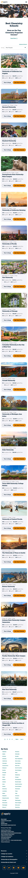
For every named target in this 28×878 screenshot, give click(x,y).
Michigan (4, 800)
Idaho (3, 777)
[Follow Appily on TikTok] (18, 868)
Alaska (3, 754)
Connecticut (5, 765)
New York (17, 765)
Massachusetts (5, 798)
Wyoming (17, 807)
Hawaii (3, 774)
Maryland (4, 795)
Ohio (16, 772)
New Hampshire (18, 758)
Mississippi (4, 805)
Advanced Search (23, 44)
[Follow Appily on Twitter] (9, 868)
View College (7, 82)
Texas (16, 791)
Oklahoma (17, 774)
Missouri (4, 807)
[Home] (4, 2)
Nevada (16, 756)
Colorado (4, 763)
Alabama (4, 751)
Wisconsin (17, 805)
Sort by (2, 47)
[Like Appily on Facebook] (13, 868)
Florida (4, 770)
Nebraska (17, 754)
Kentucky (4, 788)
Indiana (4, 781)
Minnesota (4, 802)
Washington (18, 800)
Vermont (17, 795)
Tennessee (17, 788)
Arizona (4, 756)
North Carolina (18, 767)
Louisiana (4, 791)
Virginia (17, 798)
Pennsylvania (18, 779)
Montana (17, 751)
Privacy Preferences (5, 841)
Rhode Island (18, 781)
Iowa (3, 784)
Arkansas (4, 758)
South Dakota (18, 786)
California (4, 761)
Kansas (3, 786)
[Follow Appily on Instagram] (4, 868)
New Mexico (18, 763)
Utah (16, 793)
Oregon (17, 777)
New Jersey (17, 761)
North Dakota (18, 770)
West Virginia (18, 802)
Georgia (4, 772)
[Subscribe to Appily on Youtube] (23, 868)
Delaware (4, 767)
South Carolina (18, 784)
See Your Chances (19, 82)
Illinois (3, 779)
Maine (3, 793)
